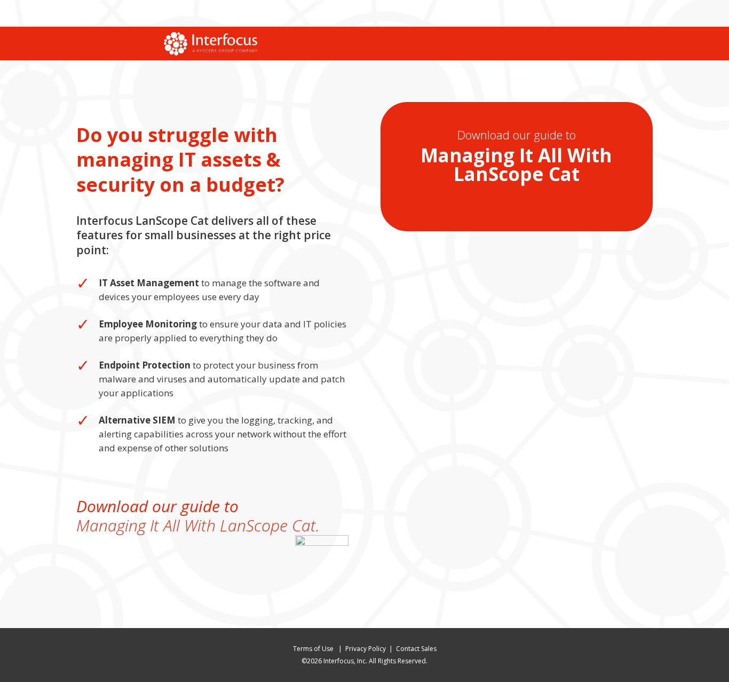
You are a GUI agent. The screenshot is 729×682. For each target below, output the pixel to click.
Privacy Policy (365, 648)
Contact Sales (416, 648)
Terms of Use (314, 648)
